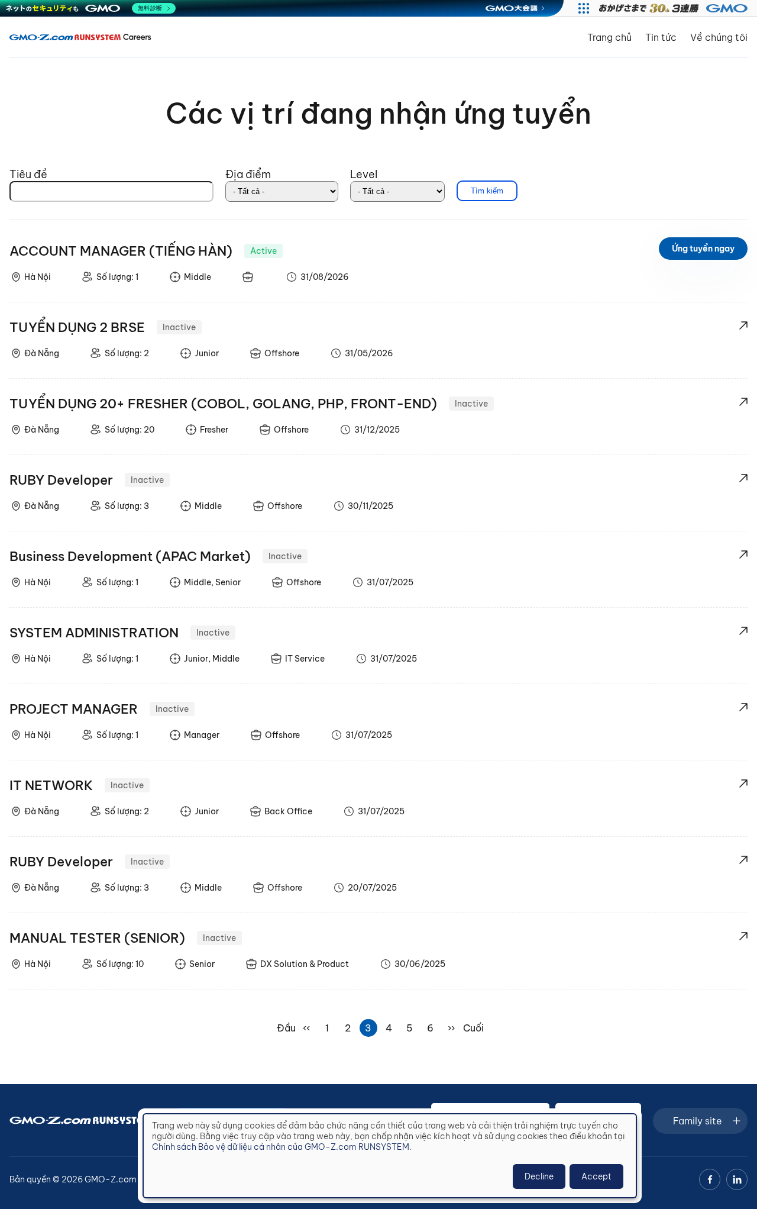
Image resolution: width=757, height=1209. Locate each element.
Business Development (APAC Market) (130, 556)
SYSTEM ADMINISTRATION (94, 633)
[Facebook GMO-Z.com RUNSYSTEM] (709, 1179)
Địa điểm (248, 174)
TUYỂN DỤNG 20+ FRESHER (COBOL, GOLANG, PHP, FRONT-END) (223, 403)
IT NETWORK (51, 785)
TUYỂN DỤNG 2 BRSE (77, 327)
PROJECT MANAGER (73, 709)
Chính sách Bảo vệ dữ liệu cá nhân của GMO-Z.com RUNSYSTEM (280, 1147)
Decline (539, 1176)
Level (363, 174)
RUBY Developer (61, 480)
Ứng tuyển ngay (703, 248)
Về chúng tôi (719, 37)
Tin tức (661, 37)
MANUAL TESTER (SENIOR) (97, 938)
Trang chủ (609, 37)
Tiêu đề (28, 174)
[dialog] (390, 1155)
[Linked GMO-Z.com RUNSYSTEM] (737, 1179)
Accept (596, 1176)
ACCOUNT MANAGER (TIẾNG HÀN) (120, 251)
